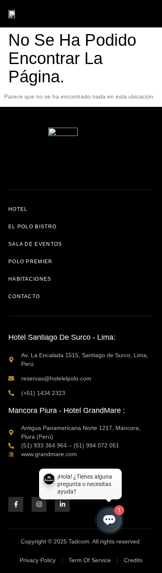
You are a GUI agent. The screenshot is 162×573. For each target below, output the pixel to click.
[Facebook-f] (15, 504)
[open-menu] (149, 13)
